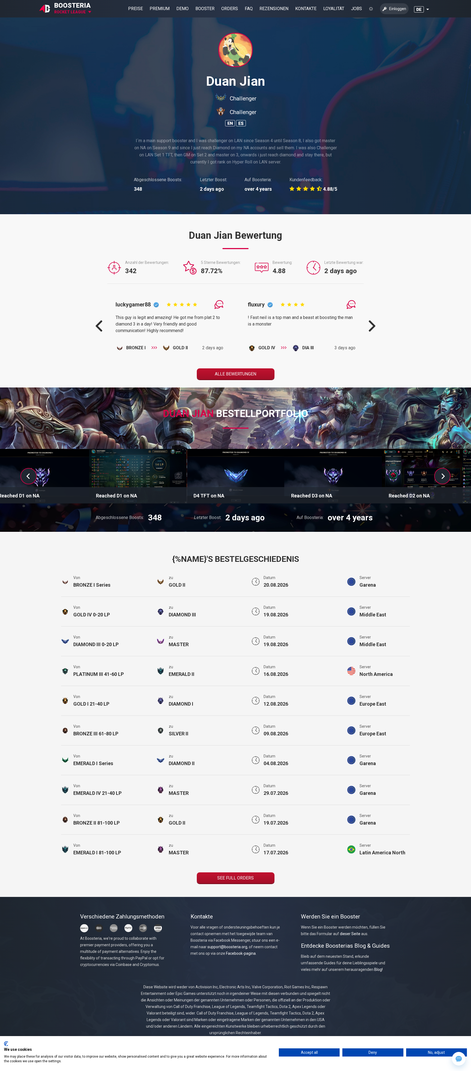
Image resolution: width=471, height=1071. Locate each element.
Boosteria (72, 5)
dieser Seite (350, 934)
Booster (205, 8)
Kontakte (305, 8)
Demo (182, 8)
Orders (229, 8)
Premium (160, 8)
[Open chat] (459, 1059)
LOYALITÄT (333, 8)
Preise (135, 8)
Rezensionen (273, 8)
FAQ (249, 8)
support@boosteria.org (227, 947)
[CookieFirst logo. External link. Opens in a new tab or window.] (6, 1043)
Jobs (356, 8)
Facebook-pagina (241, 953)
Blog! (378, 969)
